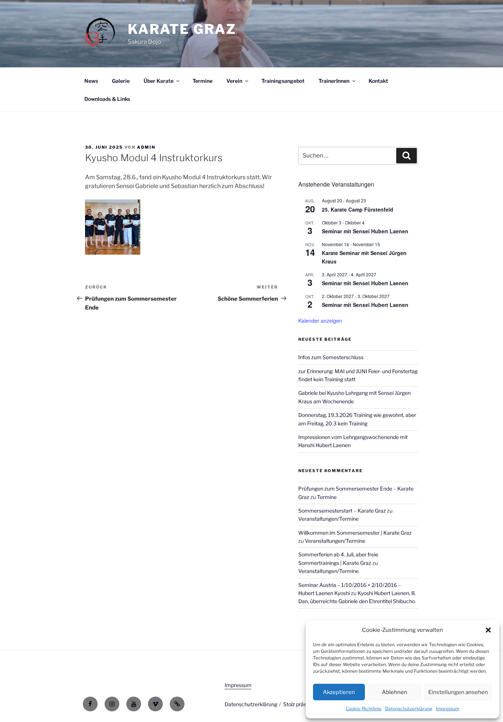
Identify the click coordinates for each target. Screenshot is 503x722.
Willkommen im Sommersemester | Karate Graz (355, 533)
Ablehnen (394, 692)
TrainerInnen (334, 81)
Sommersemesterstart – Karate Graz (342, 510)
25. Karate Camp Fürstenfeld (357, 209)
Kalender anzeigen (320, 320)
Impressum (447, 708)
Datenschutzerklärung (408, 708)
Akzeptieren (339, 692)
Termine (202, 81)
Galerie (121, 81)
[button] (488, 630)
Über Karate (158, 81)
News (91, 81)
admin (146, 147)
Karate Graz (182, 29)
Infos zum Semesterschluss (330, 357)
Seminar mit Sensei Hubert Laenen (365, 231)
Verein (234, 81)
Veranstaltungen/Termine (328, 519)
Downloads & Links (107, 99)
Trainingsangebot (283, 81)
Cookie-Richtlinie (363, 708)
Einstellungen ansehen (458, 692)
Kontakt (378, 81)
